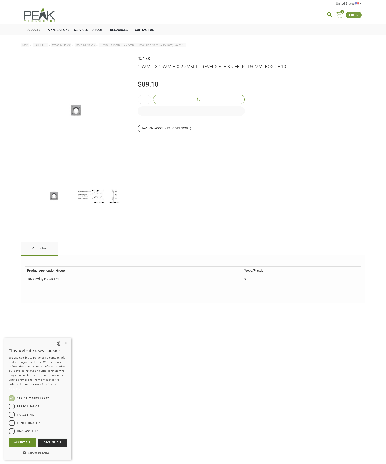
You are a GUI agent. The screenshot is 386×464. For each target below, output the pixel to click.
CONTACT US (144, 30)
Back (25, 45)
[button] (38, 452)
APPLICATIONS (58, 30)
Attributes (39, 248)
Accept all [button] (22, 442)
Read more (16, 388)
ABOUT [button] (97, 30)
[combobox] (59, 343)
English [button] (348, 4)
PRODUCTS (40, 45)
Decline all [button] (53, 442)
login (354, 15)
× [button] (65, 343)
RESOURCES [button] (119, 30)
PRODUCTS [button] (32, 30)
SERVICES (81, 30)
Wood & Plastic (61, 45)
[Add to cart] (198, 99)
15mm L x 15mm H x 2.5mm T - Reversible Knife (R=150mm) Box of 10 (142, 45)
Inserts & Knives (85, 45)
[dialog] (37, 399)
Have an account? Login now (164, 128)
